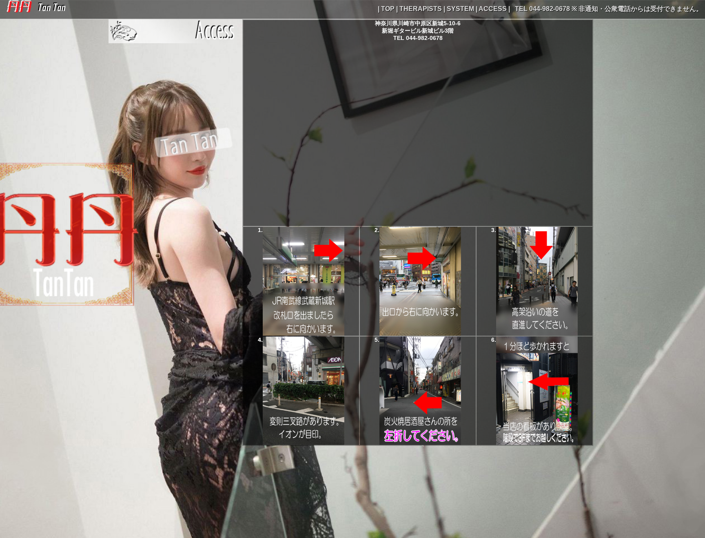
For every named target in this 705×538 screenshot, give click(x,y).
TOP (388, 8)
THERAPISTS (420, 8)
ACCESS (493, 8)
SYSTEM (460, 8)
